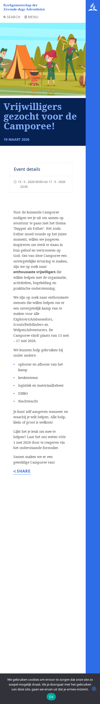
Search (13, 17)
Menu (33, 17)
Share (24, 471)
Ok (51, 697)
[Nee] (94, 688)
